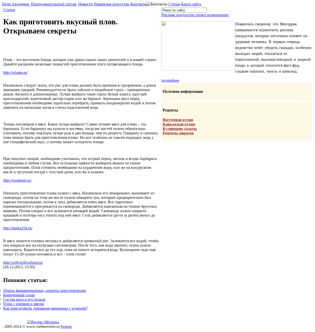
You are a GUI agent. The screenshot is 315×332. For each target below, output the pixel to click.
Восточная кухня (178, 120)
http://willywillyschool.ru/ (23, 262)
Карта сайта (191, 4)
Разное (66, 326)
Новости (85, 4)
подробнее (170, 80)
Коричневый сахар (19, 295)
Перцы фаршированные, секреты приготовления (44, 290)
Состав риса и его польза (24, 299)
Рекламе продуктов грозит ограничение (195, 15)
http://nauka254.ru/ (17, 228)
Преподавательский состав (54, 4)
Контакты (138, 4)
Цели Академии (16, 4)
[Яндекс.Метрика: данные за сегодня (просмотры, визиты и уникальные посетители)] (43, 322)
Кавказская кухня (179, 124)
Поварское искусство (111, 4)
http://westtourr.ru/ (17, 180)
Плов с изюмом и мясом (23, 304)
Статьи (174, 4)
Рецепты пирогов (178, 133)
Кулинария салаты (180, 128)
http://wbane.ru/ (15, 72)
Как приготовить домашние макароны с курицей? (45, 308)
